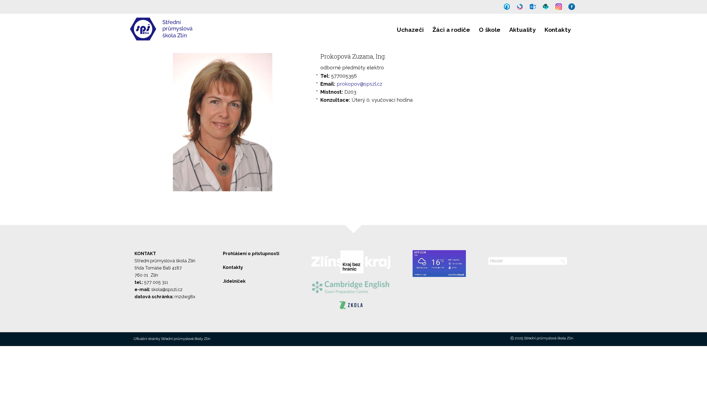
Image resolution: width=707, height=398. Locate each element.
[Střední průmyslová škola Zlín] (194, 37)
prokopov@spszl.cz (359, 84)
